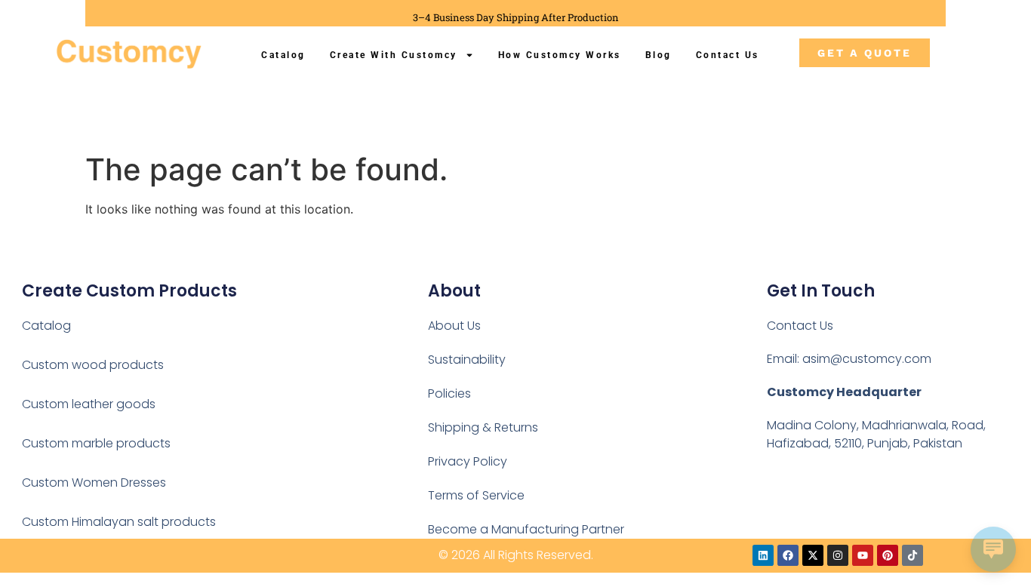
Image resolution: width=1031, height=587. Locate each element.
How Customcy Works (559, 55)
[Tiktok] (912, 555)
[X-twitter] (812, 555)
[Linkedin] (763, 555)
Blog (658, 55)
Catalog (283, 55)
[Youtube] (862, 555)
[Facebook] (788, 555)
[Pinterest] (887, 555)
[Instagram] (837, 555)
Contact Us (727, 55)
